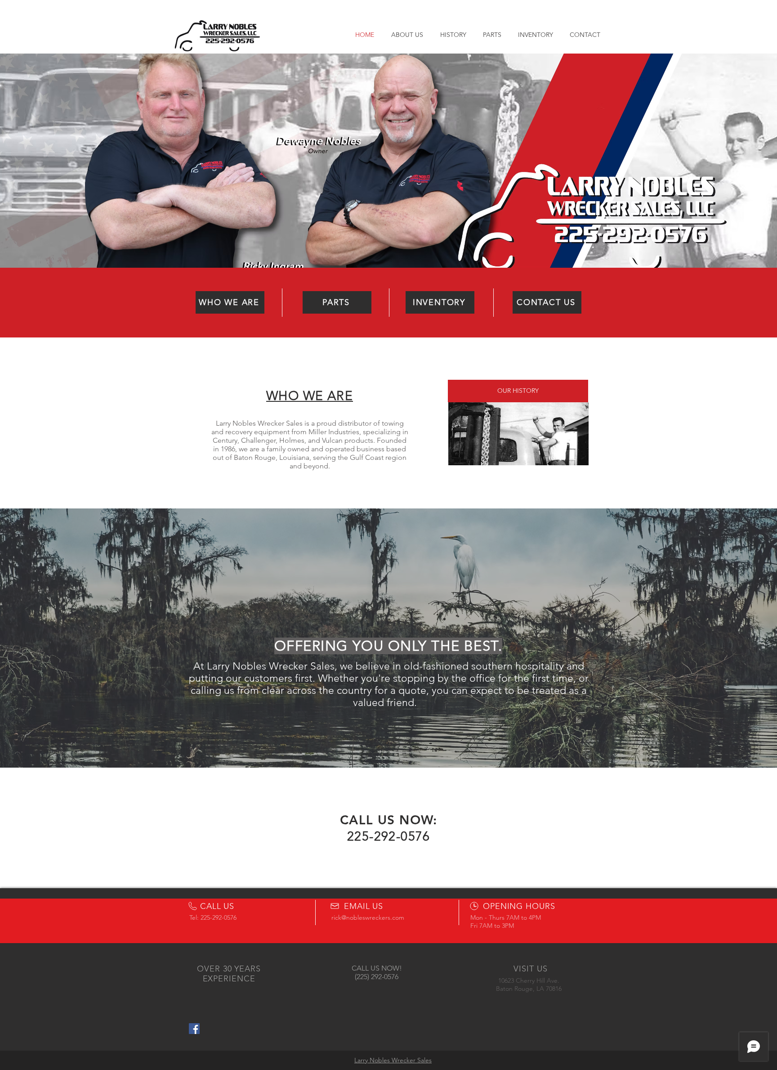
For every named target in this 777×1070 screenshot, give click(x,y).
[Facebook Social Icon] (194, 1028)
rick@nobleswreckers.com (367, 917)
